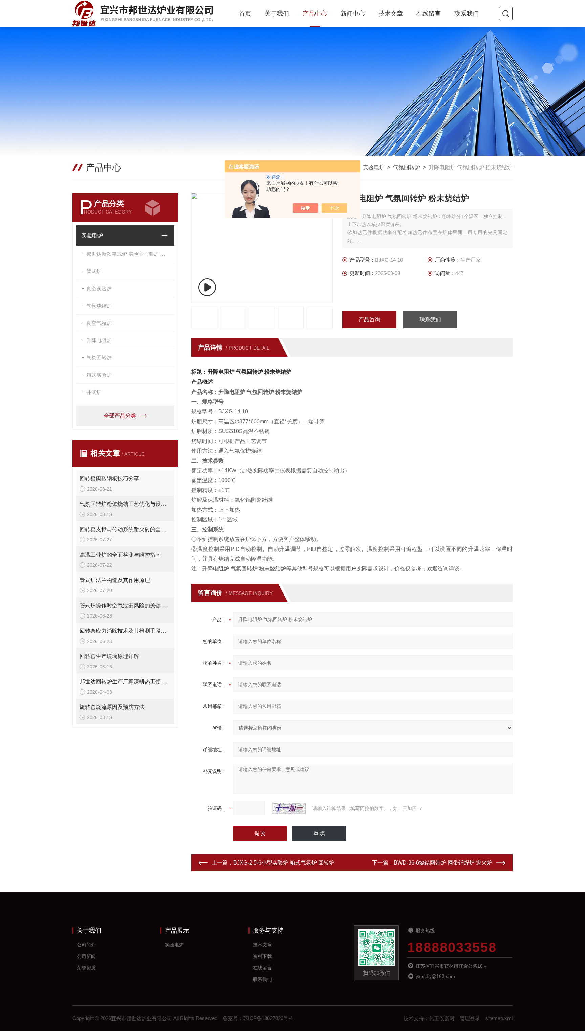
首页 (245, 13)
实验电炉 (374, 167)
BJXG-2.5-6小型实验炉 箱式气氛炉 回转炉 (283, 863)
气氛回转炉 (406, 167)
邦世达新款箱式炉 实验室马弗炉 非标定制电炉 (130, 254)
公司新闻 (86, 956)
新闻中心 (353, 13)
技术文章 (390, 13)
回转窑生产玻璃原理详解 (109, 656)
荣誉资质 (86, 967)
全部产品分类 (120, 416)
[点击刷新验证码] (289, 808)
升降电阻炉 (99, 340)
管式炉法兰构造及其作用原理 (115, 580)
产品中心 (315, 13)
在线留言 (428, 13)
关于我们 (277, 13)
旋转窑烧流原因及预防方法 (112, 707)
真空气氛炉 (99, 323)
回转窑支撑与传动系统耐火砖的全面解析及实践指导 (125, 529)
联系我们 (466, 13)
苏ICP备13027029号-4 (268, 1018)
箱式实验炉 (99, 375)
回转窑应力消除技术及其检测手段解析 (125, 631)
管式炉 (94, 271)
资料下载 (262, 956)
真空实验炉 (99, 288)
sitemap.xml (499, 1018)
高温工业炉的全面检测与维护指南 (120, 555)
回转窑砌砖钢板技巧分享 (109, 478)
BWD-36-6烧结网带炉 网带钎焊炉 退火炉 (443, 863)
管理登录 (470, 1018)
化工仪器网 (441, 1018)
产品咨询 (369, 319)
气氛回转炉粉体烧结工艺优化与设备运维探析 (125, 504)
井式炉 (94, 392)
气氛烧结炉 (99, 306)
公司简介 (86, 944)
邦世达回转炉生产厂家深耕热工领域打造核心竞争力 (125, 682)
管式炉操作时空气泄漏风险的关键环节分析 (125, 605)
